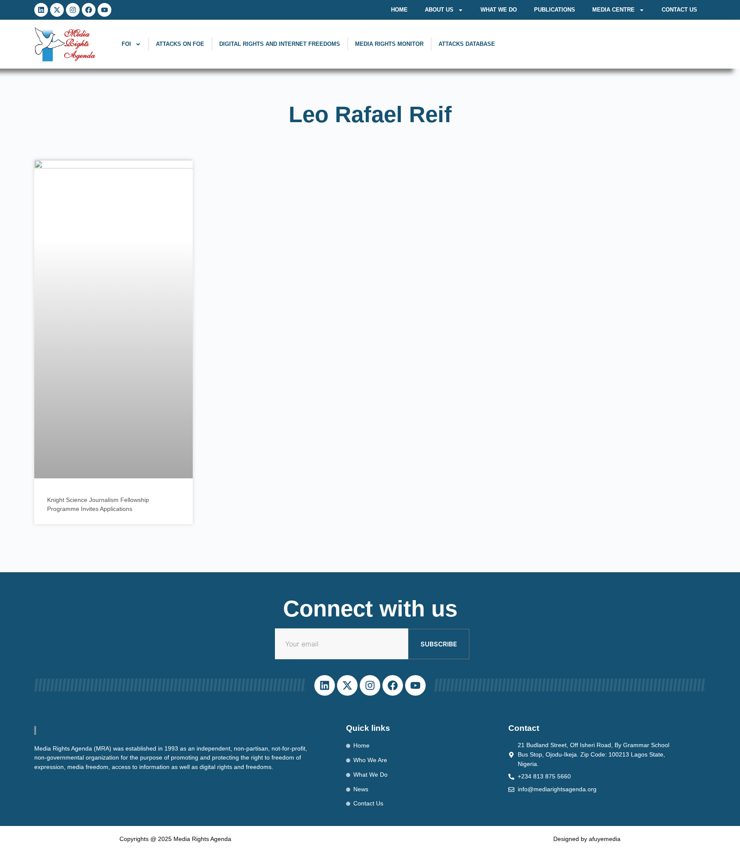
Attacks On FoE (180, 44)
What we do (498, 9)
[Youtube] (104, 10)
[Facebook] (88, 10)
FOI (126, 44)
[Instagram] (73, 10)
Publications (554, 9)
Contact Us (679, 9)
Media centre (613, 9)
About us (439, 9)
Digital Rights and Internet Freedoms (279, 44)
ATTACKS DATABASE (467, 44)
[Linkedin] (41, 10)
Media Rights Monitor (389, 44)
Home (399, 9)
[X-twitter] (57, 10)
